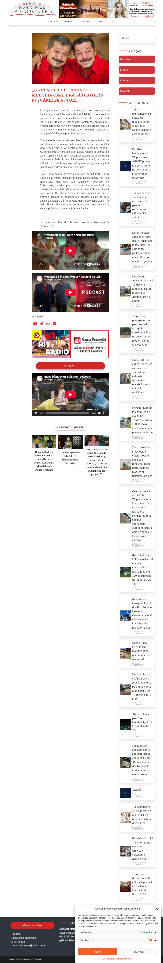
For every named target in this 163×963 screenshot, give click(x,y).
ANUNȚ (137, 790)
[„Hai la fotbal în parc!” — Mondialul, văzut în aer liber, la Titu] (125, 724)
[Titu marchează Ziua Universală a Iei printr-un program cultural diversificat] (125, 817)
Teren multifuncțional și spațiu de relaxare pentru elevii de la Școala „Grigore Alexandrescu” (142, 121)
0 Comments (137, 140)
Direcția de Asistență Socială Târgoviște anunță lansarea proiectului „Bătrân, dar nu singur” (142, 288)
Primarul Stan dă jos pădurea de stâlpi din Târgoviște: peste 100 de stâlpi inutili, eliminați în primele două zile (142, 420)
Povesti (125, 91)
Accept (97, 951)
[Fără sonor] (99, 413)
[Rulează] (36, 413)
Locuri (124, 69)
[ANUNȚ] (125, 793)
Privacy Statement (124, 959)
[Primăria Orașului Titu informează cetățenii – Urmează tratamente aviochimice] (125, 851)
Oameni (125, 80)
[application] (70, 394)
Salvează (138, 951)
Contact (70, 365)
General (125, 59)
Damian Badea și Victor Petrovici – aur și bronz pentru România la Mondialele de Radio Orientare (44, 461)
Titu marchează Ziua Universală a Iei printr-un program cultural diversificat (142, 815)
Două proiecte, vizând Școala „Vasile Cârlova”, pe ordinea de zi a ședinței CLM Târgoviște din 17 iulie (142, 686)
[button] (156, 908)
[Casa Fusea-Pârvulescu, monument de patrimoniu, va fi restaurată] (125, 653)
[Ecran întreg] (104, 413)
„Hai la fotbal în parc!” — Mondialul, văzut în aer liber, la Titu (142, 722)
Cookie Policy (109, 959)
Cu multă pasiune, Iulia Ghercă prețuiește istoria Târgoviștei (70, 457)
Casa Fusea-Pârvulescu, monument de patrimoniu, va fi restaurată (141, 651)
